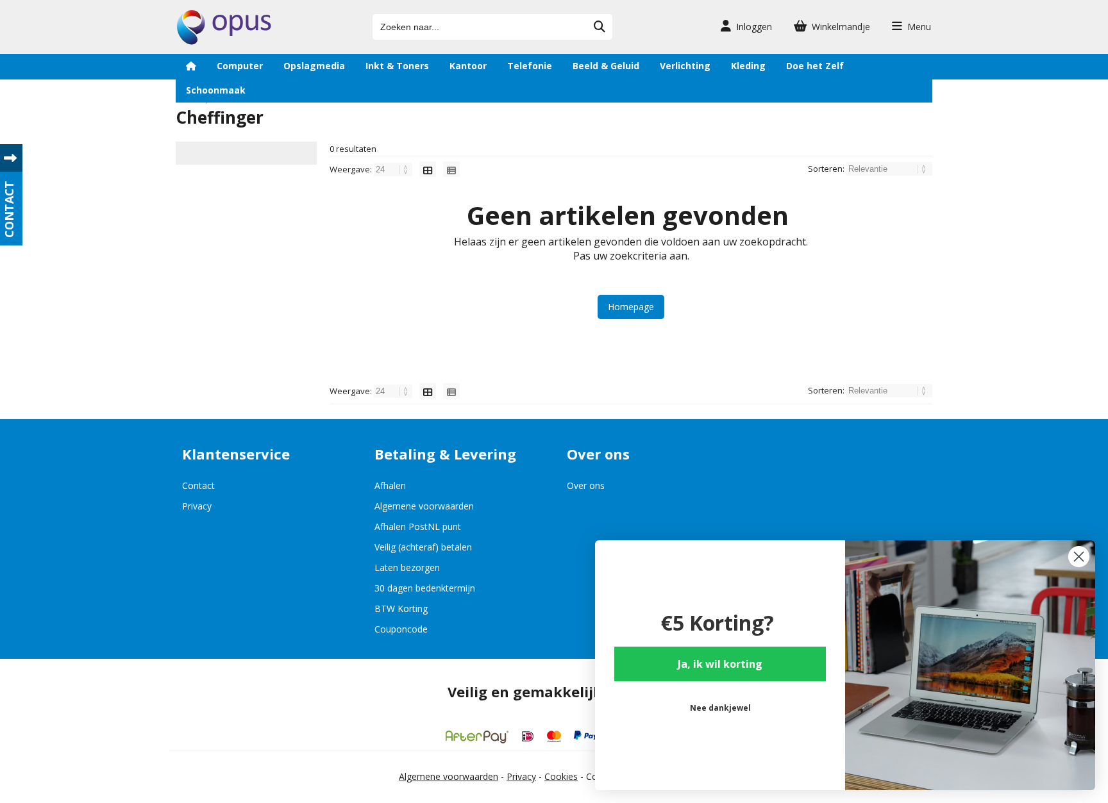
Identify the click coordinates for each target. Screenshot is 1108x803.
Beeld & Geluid (606, 66)
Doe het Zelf (815, 66)
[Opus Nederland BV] (224, 41)
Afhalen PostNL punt (417, 526)
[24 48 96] (394, 169)
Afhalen (390, 485)
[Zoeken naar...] (599, 27)
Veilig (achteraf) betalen (423, 547)
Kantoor (468, 66)
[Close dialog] (1079, 556)
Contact (198, 485)
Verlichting (685, 66)
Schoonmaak (216, 90)
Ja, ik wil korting (720, 664)
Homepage (631, 307)
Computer (240, 66)
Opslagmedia (314, 66)
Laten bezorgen (407, 567)
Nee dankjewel (720, 707)
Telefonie (529, 66)
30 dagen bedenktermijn (424, 588)
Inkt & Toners (397, 66)
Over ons (586, 485)
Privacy (197, 506)
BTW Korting (401, 608)
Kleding (748, 66)
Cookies (561, 776)
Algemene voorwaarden (424, 506)
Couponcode (401, 629)
